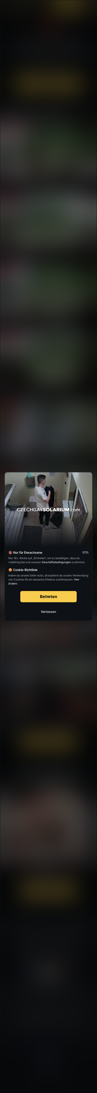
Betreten (48, 596)
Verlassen (48, 611)
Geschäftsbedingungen (56, 562)
